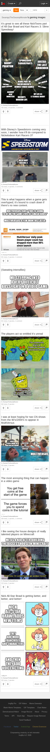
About (37, 712)
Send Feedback (25, 720)
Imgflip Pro (12, 703)
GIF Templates (29, 708)
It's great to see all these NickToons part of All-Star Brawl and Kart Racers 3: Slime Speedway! (25, 26)
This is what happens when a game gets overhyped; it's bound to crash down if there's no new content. (24, 202)
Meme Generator (35, 703)
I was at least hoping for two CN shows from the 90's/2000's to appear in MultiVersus (23, 419)
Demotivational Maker (11, 712)
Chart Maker (41, 708)
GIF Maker (23, 703)
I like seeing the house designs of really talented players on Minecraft (23, 533)
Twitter (16, 727)
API (13, 716)
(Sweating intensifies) (13, 269)
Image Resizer (26, 712)
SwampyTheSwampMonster (14, 17)
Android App (25, 727)
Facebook (7, 727)
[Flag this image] (46, 111)
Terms (6, 716)
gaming (6, 10)
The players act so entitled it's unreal (22, 333)
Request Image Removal (36, 716)
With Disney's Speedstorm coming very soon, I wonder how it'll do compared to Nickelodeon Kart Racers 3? (23, 132)
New (22, 10)
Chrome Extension (39, 727)
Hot (16, 10)
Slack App (21, 716)
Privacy (44, 712)
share (37, 111)
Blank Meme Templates (12, 708)
